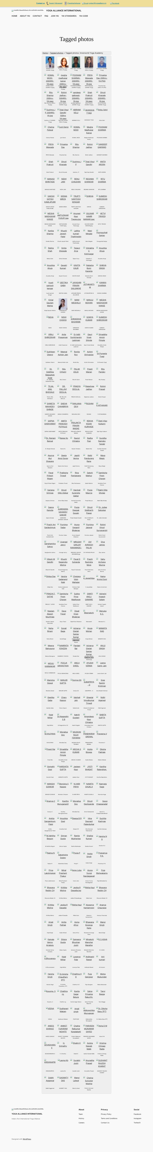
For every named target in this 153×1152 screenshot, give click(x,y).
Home (45, 53)
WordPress (27, 1139)
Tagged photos (56, 53)
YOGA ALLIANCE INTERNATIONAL (63, 10)
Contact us (40, 3)
